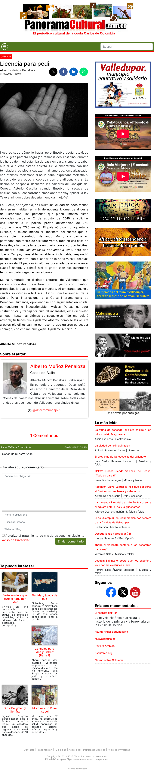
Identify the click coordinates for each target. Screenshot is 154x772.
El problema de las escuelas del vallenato (120, 456)
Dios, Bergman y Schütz (15, 709)
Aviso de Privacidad (16, 540)
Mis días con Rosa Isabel (44, 709)
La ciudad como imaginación (112, 445)
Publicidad (60, 749)
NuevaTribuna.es (105, 638)
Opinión (6, 56)
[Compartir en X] (53, 72)
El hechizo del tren (106, 612)
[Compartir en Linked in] (73, 72)
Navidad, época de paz (44, 597)
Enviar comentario (71, 541)
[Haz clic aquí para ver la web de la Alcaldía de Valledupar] (123, 84)
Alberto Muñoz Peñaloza (17, 70)
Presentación (44, 749)
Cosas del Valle (42, 373)
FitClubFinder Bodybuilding (111, 631)
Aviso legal (75, 749)
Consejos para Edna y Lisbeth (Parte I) (44, 652)
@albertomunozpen (46, 410)
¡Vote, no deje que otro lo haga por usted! (15, 599)
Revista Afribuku (105, 645)
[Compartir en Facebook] (63, 72)
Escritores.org (103, 653)
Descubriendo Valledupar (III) (113, 533)
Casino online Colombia (109, 660)
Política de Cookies (94, 749)
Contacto (29, 749)
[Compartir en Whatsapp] (83, 72)
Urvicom (83, 769)
